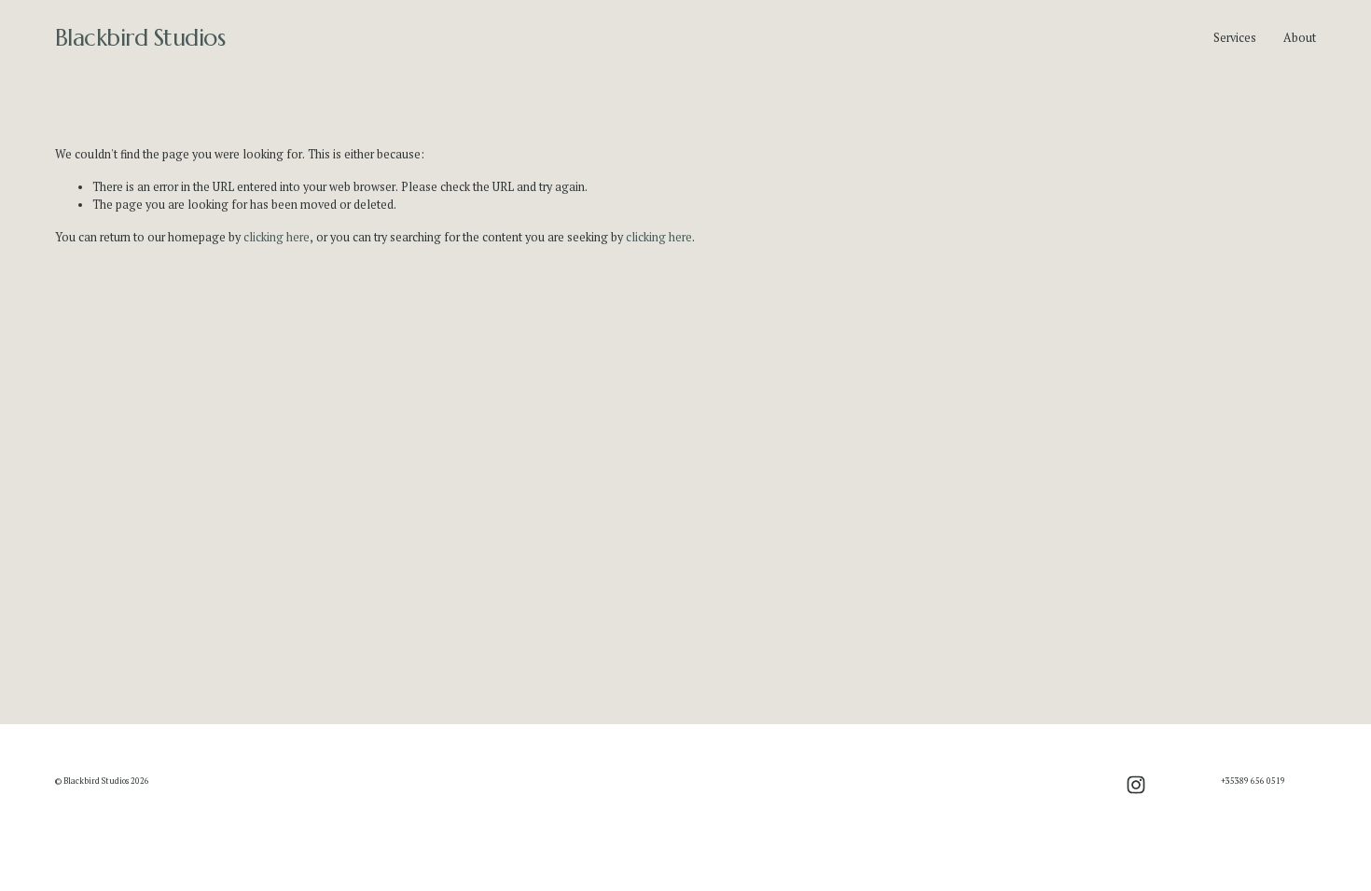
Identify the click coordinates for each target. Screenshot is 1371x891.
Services (1234, 38)
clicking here (276, 237)
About (1299, 38)
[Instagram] (1136, 784)
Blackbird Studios (140, 37)
